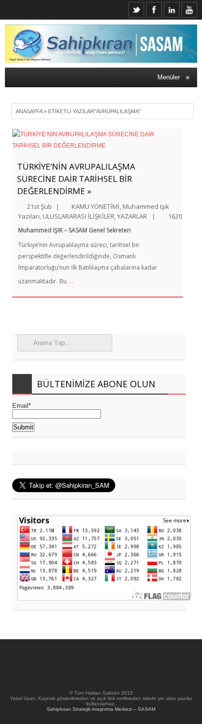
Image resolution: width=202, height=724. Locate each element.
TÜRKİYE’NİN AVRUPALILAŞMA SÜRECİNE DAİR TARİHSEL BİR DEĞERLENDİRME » (76, 179)
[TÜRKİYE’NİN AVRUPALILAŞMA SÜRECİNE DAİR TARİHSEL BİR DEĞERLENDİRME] (97, 140)
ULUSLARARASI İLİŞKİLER (78, 216)
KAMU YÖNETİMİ (96, 206)
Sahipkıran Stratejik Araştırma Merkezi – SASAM (101, 709)
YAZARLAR (132, 216)
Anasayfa (29, 111)
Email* (21, 405)
